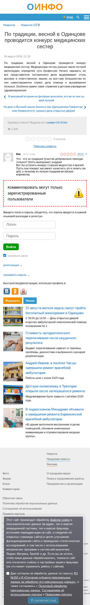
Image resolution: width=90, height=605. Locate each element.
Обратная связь (12, 498)
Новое (30, 300)
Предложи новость (58, 459)
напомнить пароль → (16, 275)
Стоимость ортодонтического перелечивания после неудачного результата (51, 338)
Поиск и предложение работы (65, 478)
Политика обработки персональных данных (30, 503)
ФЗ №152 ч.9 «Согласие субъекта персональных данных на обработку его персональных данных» (44, 577)
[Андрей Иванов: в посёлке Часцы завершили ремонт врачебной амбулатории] (13, 371)
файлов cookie (60, 520)
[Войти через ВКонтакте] (6, 291)
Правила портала (14, 513)
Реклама (52, 464)
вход (70, 17)
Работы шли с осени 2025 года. (45, 378)
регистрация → (12, 265)
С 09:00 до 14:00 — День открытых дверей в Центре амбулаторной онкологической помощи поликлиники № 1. (56, 322)
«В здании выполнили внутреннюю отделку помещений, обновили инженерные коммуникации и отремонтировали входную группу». (53, 430)
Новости (9, 25)
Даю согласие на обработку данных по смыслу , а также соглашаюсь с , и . (44, 584)
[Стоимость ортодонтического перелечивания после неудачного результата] (13, 341)
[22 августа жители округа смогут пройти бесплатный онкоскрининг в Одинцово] (13, 316)
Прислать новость (45, 146)
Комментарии (11, 489)
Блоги (6, 483)
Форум (7, 478)
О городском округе (59, 473)
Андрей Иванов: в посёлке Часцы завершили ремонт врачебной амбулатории (51, 368)
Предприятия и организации (65, 483)
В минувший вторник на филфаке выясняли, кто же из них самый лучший (46, 98)
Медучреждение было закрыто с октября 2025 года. (54, 398)
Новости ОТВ (30, 25)
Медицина (12, 300)
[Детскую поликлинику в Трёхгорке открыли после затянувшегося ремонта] (13, 394)
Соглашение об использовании (22, 508)
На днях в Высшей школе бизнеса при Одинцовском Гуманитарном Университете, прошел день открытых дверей (43, 108)
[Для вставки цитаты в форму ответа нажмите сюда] (81, 154)
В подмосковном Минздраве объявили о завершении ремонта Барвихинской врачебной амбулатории (55, 414)
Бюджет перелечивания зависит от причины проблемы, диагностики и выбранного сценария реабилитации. (55, 352)
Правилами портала (58, 594)
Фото (6, 473)
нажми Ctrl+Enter (57, 122)
